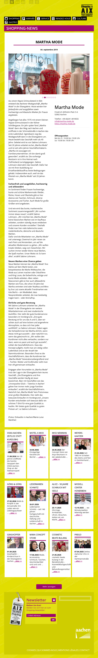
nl (6, 2)
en (17, 2)
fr (12, 2)
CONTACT (84, 650)
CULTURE (81, 18)
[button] (11, 75)
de (23, 2)
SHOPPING (14, 18)
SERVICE (45, 18)
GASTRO (13, 22)
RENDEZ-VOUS (63, 18)
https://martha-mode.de (65, 123)
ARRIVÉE (30, 18)
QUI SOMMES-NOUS (47, 650)
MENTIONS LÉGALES (68, 650)
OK (53, 620)
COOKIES (31, 650)
